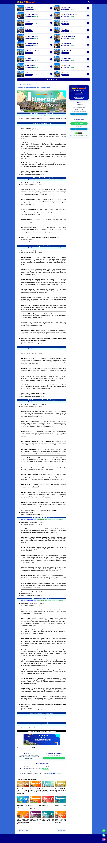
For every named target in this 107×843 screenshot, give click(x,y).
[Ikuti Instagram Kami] (104, 839)
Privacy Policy (40, 837)
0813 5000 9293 (80, 123)
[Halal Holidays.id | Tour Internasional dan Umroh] (79, 88)
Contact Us (67, 837)
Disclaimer (46, 837)
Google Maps (80, 114)
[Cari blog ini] (89, 2)
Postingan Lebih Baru (23, 830)
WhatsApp (46, 768)
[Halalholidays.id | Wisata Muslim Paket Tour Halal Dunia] (26, 2)
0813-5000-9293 (55, 758)
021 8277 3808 (80, 129)
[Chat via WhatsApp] (104, 830)
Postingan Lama (61, 830)
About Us (62, 837)
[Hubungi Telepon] (104, 835)
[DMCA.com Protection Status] (79, 133)
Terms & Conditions (54, 837)
